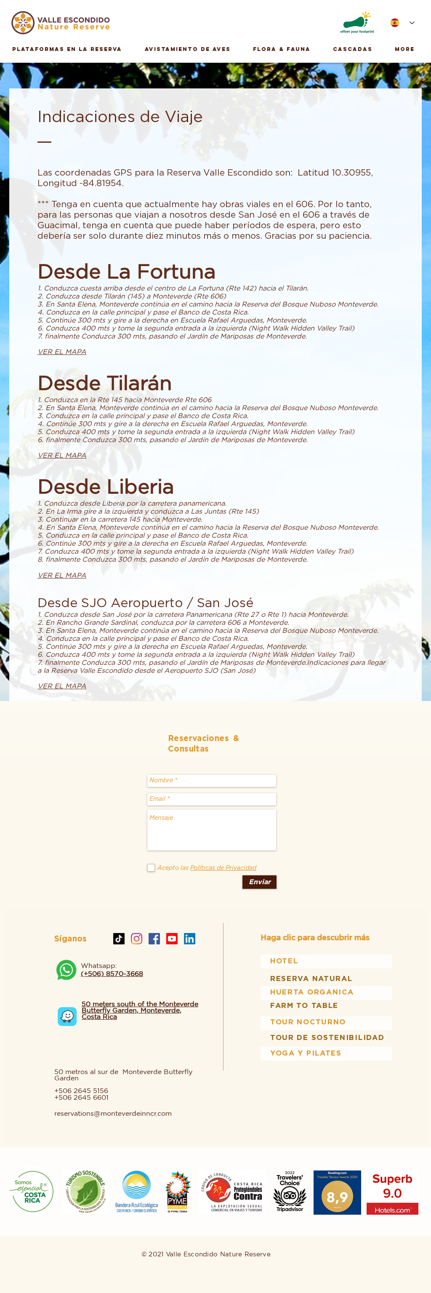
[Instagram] (136, 938)
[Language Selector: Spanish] (402, 22)
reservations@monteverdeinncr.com (113, 1113)
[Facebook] (154, 938)
